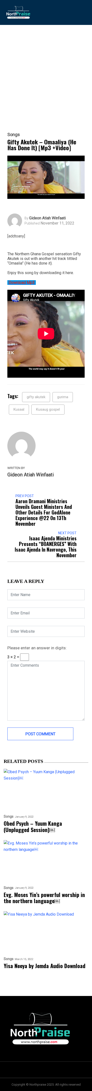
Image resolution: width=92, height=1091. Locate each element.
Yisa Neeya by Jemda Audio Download (44, 966)
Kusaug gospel (48, 409)
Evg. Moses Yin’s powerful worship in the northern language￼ (44, 898)
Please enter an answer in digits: (37, 647)
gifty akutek (36, 397)
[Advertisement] (46, 83)
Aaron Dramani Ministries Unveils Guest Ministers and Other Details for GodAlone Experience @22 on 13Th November (43, 512)
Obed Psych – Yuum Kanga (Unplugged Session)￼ (33, 826)
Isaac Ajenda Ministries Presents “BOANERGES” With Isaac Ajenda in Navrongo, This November (46, 546)
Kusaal (18, 409)
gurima (62, 397)
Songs (13, 134)
